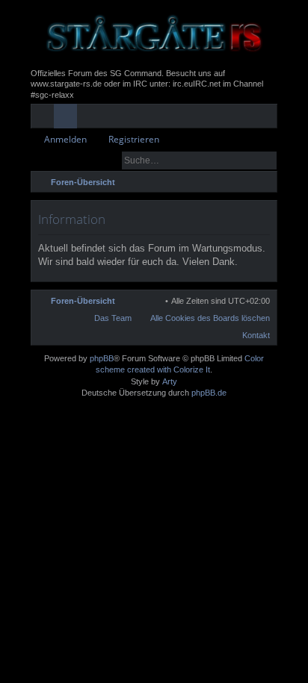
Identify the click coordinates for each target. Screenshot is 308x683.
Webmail (161, 118)
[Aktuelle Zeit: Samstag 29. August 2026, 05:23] (245, 182)
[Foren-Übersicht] (154, 34)
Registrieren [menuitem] (268, 118)
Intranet (114, 118)
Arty (169, 381)
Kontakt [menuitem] (256, 335)
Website (184, 118)
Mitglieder (91, 118)
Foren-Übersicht (83, 300)
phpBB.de (209, 392)
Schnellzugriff (45, 118)
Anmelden (65, 139)
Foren (68, 118)
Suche (245, 160)
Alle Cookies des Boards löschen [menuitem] (210, 318)
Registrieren (133, 139)
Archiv (138, 118)
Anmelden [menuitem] (245, 118)
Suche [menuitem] (264, 184)
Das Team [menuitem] (113, 318)
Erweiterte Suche (266, 160)
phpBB (102, 358)
